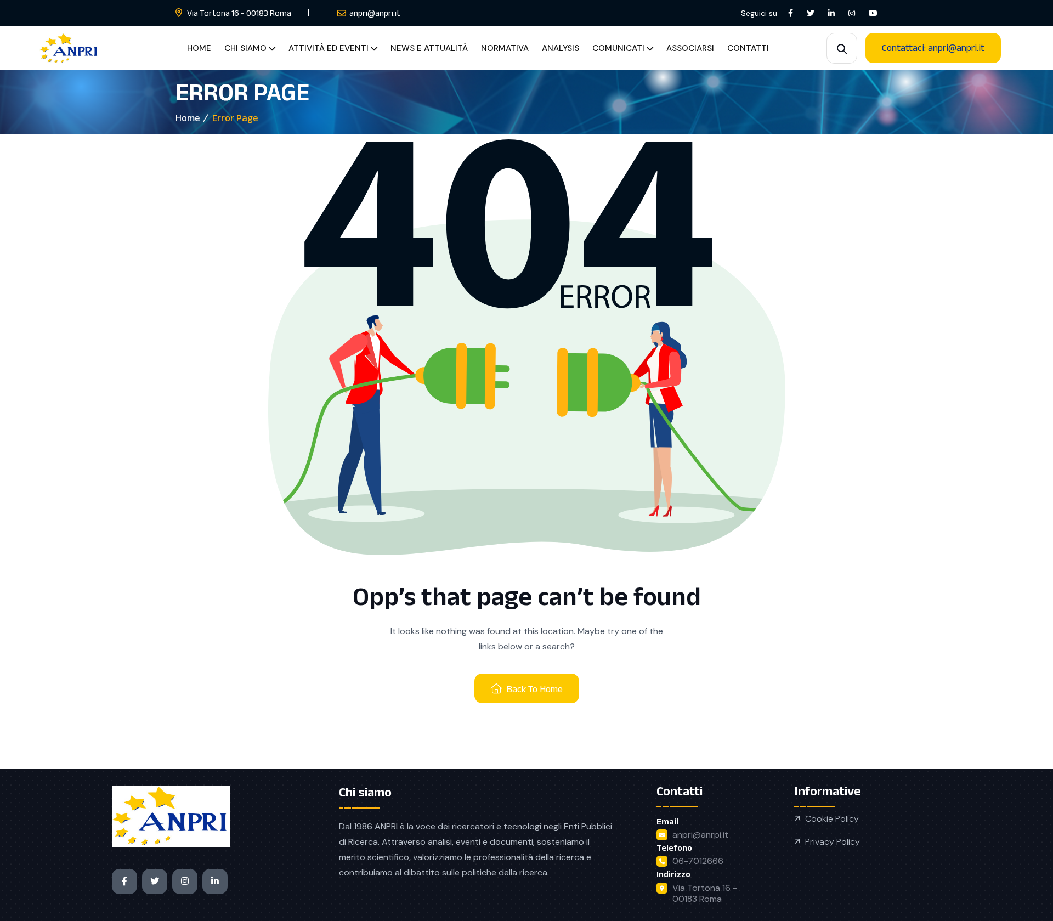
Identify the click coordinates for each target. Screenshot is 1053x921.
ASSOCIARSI (690, 48)
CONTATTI (748, 48)
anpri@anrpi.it (700, 834)
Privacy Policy (832, 841)
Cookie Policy (832, 818)
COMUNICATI (618, 48)
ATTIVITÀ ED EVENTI (328, 48)
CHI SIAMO (245, 48)
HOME (199, 48)
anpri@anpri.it (374, 13)
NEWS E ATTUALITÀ (429, 48)
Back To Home (534, 688)
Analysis (560, 48)
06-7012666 (697, 861)
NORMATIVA (505, 48)
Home (188, 117)
